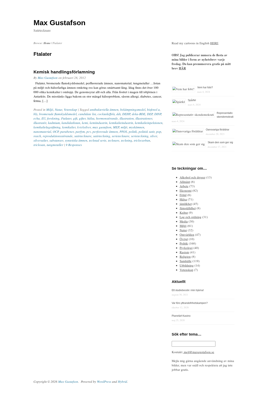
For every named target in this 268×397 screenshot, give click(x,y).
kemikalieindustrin (121, 123)
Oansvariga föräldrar (217, 129)
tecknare (113, 140)
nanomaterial (42, 131)
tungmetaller (55, 145)
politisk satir (147, 131)
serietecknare (120, 136)
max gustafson (102, 127)
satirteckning (101, 136)
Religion (185, 256)
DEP (150, 114)
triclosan (39, 145)
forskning (53, 118)
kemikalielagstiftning (47, 127)
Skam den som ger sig (220, 142)
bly (35, 114)
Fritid (183, 195)
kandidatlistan (71, 123)
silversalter (41, 140)
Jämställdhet (188, 208)
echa (37, 118)
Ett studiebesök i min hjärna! (188, 290)
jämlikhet (186, 204)
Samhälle (186, 261)
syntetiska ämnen (76, 140)
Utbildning (187, 265)
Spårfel (192, 100)
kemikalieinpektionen (148, 123)
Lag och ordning (190, 217)
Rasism (184, 252)
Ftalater (66, 118)
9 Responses (74, 145)
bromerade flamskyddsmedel (58, 114)
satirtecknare (82, 136)
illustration (127, 118)
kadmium (54, 123)
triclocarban (142, 140)
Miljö (49, 109)
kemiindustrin (98, 123)
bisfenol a (153, 109)
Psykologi (186, 248)
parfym (80, 131)
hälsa (90, 118)
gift (75, 118)
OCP (56, 131)
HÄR (182, 68)
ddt (118, 114)
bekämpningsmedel (132, 109)
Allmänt (185, 182)
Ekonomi (186, 190)
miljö (124, 127)
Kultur (184, 212)
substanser (56, 140)
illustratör (40, 123)
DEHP (126, 114)
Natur (58, 109)
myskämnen (136, 127)
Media (184, 221)
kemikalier (69, 127)
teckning (126, 140)
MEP (116, 127)
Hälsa (183, 199)
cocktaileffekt (106, 114)
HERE (214, 43)
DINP (157, 114)
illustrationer (143, 118)
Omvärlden (187, 234)
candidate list (87, 114)
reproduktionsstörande (58, 136)
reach (37, 136)
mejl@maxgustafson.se (198, 352)
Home (47, 43)
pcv (88, 131)
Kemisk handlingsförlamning (64, 71)
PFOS (123, 131)
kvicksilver (84, 127)
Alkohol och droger (192, 177)
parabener (67, 131)
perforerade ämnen (105, 131)
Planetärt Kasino (181, 315)
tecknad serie (97, 140)
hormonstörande (107, 118)
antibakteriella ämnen (104, 109)
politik (133, 131)
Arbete (184, 186)
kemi (85, 123)
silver (153, 136)
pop (158, 131)
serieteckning (139, 136)
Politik (184, 243)
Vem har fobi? (205, 87)
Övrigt (184, 239)
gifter (82, 118)
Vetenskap (70, 109)
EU (43, 118)
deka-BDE (138, 114)
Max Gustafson (48, 77)
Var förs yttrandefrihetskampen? (190, 303)
